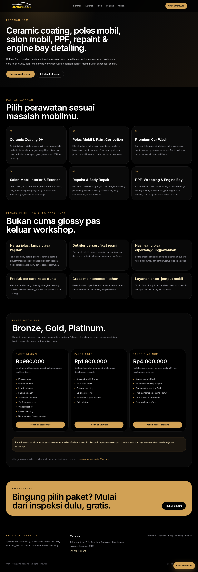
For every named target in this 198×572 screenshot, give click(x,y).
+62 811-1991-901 (78, 551)
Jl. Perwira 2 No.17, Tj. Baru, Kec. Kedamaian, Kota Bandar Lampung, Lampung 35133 (97, 544)
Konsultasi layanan (20, 74)
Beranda (77, 5)
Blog (100, 5)
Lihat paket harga (50, 74)
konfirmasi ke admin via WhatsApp (93, 459)
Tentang (110, 5)
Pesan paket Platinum (158, 424)
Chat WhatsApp (176, 5)
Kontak (121, 5)
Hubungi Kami (174, 505)
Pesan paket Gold (99, 424)
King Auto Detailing (21, 564)
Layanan (89, 5)
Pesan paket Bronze (40, 424)
